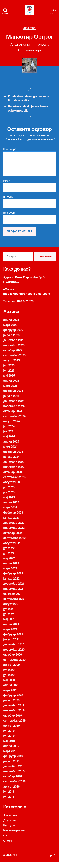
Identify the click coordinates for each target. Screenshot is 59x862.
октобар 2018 (12, 776)
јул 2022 (9, 548)
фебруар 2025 (13, 391)
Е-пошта (9, 196)
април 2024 (11, 441)
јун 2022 (9, 553)
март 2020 (10, 690)
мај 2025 (9, 375)
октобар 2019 (12, 715)
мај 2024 (9, 436)
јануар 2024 (11, 456)
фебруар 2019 (13, 756)
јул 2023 (9, 487)
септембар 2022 (14, 538)
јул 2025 (9, 365)
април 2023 (11, 502)
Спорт (7, 840)
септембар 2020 (14, 659)
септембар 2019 (14, 720)
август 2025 (11, 360)
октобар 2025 (12, 350)
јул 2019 (9, 730)
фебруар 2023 (13, 512)
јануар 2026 (11, 335)
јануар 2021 (11, 639)
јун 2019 (9, 736)
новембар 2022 (14, 528)
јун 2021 (9, 614)
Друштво (29, 28)
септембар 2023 (14, 477)
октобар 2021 (12, 593)
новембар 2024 (14, 406)
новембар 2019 (14, 710)
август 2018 (11, 786)
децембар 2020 (13, 644)
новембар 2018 (14, 771)
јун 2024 (9, 431)
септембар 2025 (14, 355)
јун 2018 (9, 796)
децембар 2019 (13, 705)
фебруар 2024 (13, 451)
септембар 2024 (14, 416)
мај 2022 (9, 558)
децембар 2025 (13, 340)
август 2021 (11, 604)
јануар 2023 (11, 517)
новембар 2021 (14, 588)
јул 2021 (9, 609)
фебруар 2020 (13, 695)
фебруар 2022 (13, 573)
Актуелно (10, 815)
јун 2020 (9, 675)
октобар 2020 (12, 654)
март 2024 (10, 446)
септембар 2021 (14, 599)
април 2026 (11, 320)
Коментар (9, 149)
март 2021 (10, 629)
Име (6, 180)
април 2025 (11, 380)
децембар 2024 (13, 401)
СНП (6, 835)
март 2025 (10, 385)
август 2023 (11, 482)
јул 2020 (9, 670)
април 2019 (11, 746)
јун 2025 (9, 370)
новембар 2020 (14, 649)
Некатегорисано (14, 830)
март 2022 (10, 568)
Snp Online (24, 44)
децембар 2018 (13, 766)
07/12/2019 (43, 44)
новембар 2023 (14, 467)
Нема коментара (32, 50)
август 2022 (11, 543)
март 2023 (10, 507)
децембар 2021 (13, 583)
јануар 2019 (11, 761)
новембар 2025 (14, 345)
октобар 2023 (12, 472)
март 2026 (10, 325)
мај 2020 (9, 680)
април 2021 (11, 624)
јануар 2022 (11, 578)
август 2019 (11, 725)
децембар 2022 (13, 522)
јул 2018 (9, 791)
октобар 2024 (12, 411)
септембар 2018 (14, 781)
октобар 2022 (12, 533)
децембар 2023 (13, 462)
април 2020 (11, 685)
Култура (9, 825)
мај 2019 (9, 741)
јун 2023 (9, 492)
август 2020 (11, 664)
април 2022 (11, 563)
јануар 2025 (11, 396)
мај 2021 (9, 619)
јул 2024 (9, 426)
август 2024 (11, 421)
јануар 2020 (11, 700)
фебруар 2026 (13, 330)
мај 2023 (9, 497)
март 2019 (10, 751)
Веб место (9, 212)
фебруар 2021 (13, 634)
